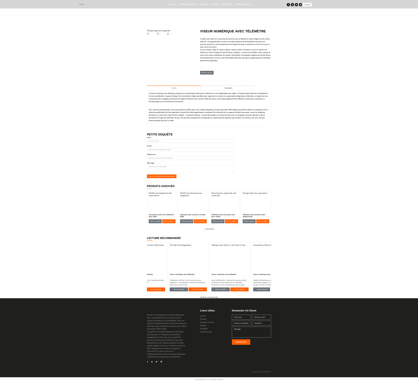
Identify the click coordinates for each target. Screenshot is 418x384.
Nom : (149, 137)
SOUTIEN (215, 4)
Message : (151, 163)
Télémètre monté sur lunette (193, 14)
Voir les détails (168, 221)
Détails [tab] (174, 88)
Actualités (227, 4)
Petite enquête (206, 73)
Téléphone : (151, 154)
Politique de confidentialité (261, 372)
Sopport (203, 325)
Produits (203, 4)
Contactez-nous (243, 4)
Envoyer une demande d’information (161, 176)
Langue (307, 4)
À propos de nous (187, 4)
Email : (149, 146)
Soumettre (241, 342)
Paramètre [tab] (228, 88)
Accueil (172, 4)
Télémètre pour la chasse (166, 14)
